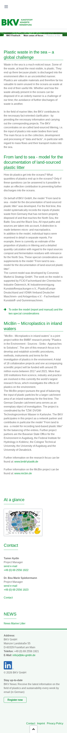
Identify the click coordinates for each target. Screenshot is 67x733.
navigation (6, 6)
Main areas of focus (33, 35)
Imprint (41, 723)
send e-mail (10, 566)
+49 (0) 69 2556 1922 (16, 570)
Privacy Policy (55, 723)
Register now (15, 699)
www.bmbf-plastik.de (26, 461)
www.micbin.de (23, 473)
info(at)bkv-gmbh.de (24, 655)
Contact (8, 597)
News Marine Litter (14, 623)
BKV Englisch (13, 35)
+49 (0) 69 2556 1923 (16, 589)
